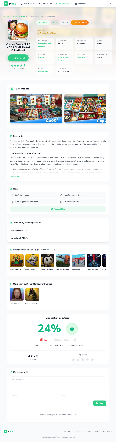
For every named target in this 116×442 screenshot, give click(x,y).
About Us (79, 431)
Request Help (59, 209)
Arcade (41, 57)
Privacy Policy (68, 431)
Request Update (81, 22)
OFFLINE (81, 57)
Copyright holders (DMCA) (103, 431)
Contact (88, 431)
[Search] (110, 3)
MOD (9, 20)
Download (20, 58)
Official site (43, 71)
